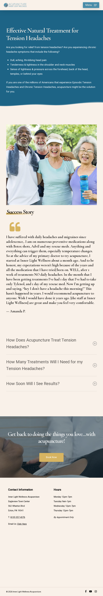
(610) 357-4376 (17, 517)
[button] (91, 5)
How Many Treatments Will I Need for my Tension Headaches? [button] (44, 365)
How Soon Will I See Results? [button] (33, 383)
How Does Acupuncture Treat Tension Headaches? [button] (41, 343)
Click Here (22, 524)
